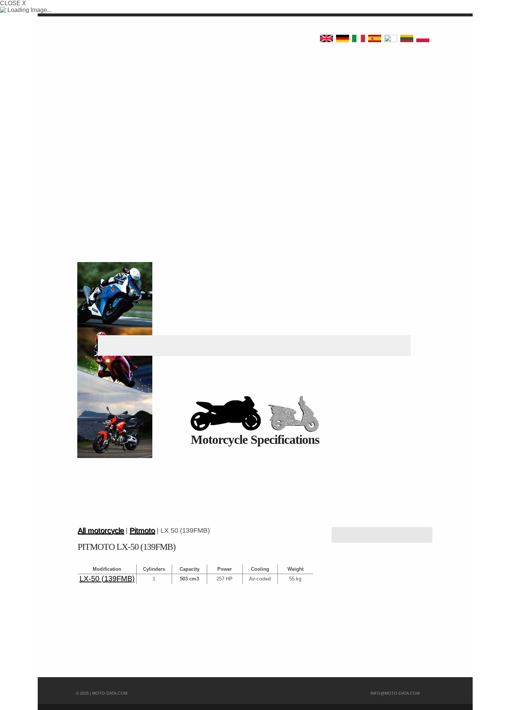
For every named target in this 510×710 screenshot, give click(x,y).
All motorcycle (101, 530)
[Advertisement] (255, 119)
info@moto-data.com (395, 693)
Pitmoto (142, 530)
